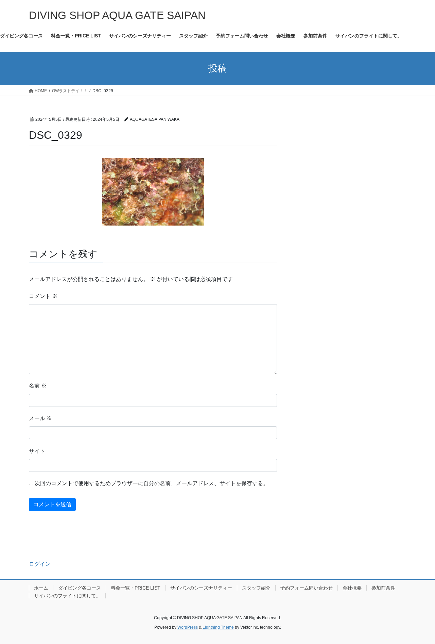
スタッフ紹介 (256, 588)
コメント (43, 296)
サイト (37, 451)
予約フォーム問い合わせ (306, 588)
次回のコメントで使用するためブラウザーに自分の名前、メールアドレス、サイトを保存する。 (151, 483)
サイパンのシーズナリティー (201, 588)
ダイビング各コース (79, 588)
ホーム (41, 588)
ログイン (40, 564)
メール (40, 418)
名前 (38, 386)
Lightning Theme (218, 627)
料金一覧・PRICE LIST (135, 588)
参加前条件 (383, 588)
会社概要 (352, 588)
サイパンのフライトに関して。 (67, 595)
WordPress (187, 627)
